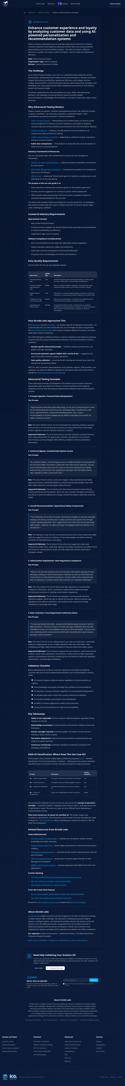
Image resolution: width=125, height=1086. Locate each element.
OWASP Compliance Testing (43, 1045)
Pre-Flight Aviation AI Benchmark (44, 838)
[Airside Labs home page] (5, 4)
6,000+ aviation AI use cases (47, 902)
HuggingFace (100, 1045)
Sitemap (67, 1061)
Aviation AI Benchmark (72, 1045)
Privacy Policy (104, 1077)
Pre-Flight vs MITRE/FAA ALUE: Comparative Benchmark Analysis (56, 877)
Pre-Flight (51, 325)
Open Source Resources (73, 1041)
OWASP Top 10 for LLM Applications (45, 162)
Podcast (99, 1041)
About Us (68, 1058)
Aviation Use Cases (44, 12)
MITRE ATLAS (36, 176)
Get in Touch (100, 1051)
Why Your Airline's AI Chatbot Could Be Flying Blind (51, 881)
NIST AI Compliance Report (41, 859)
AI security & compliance (10, 1048)
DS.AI (81, 758)
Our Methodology (39, 1055)
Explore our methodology (59, 940)
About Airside (75, 4)
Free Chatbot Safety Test (41, 1051)
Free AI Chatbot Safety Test (41, 845)
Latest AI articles (8, 1041)
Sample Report (70, 1051)
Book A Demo (39, 968)
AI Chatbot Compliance (41, 1041)
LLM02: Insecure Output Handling (44, 137)
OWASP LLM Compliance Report (43, 865)
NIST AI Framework (40, 1048)
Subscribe (94, 980)
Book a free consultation (37, 940)
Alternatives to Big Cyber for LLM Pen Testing (48, 885)
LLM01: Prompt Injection (40, 121)
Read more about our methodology (51, 372)
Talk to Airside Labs (46, 820)
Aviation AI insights (8, 1045)
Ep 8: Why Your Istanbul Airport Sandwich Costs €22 (51, 898)
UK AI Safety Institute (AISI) (41, 330)
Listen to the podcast (79, 940)
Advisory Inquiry (115, 4)
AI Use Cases (40, 4)
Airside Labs (35, 325)
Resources (51, 4)
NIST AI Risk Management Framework (45, 169)
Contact (120, 1077)
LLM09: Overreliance (39, 130)
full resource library (77, 902)
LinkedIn (99, 1048)
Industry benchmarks (9, 1051)
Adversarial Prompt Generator (42, 852)
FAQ (66, 1055)
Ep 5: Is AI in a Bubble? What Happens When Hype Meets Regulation (57, 894)
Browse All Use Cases (56, 968)
